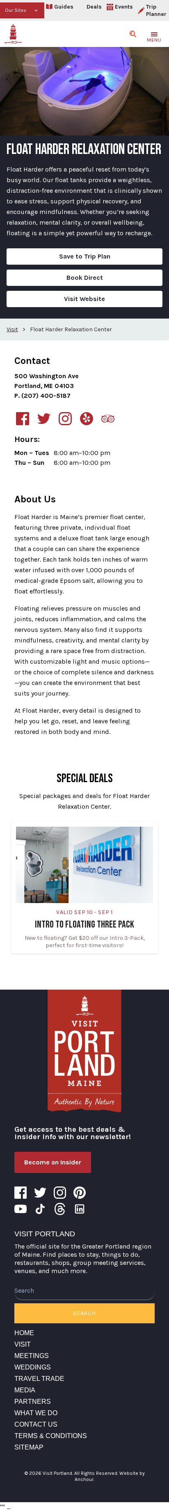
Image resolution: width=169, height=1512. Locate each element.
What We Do (35, 1412)
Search (84, 1313)
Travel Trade (39, 1378)
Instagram (60, 1192)
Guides (63, 6)
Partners (32, 1401)
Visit (22, 1344)
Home (24, 1332)
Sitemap (28, 1447)
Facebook (20, 1192)
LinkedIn (79, 1209)
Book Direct (84, 277)
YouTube (20, 1209)
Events (124, 6)
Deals (94, 6)
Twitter (40, 1192)
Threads (60, 1209)
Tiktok (40, 1209)
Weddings (32, 1367)
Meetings (31, 1355)
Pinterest (79, 1192)
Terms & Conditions (50, 1435)
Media (24, 1390)
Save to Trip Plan (84, 256)
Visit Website (84, 299)
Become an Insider (52, 1162)
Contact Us (35, 1424)
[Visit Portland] (13, 34)
